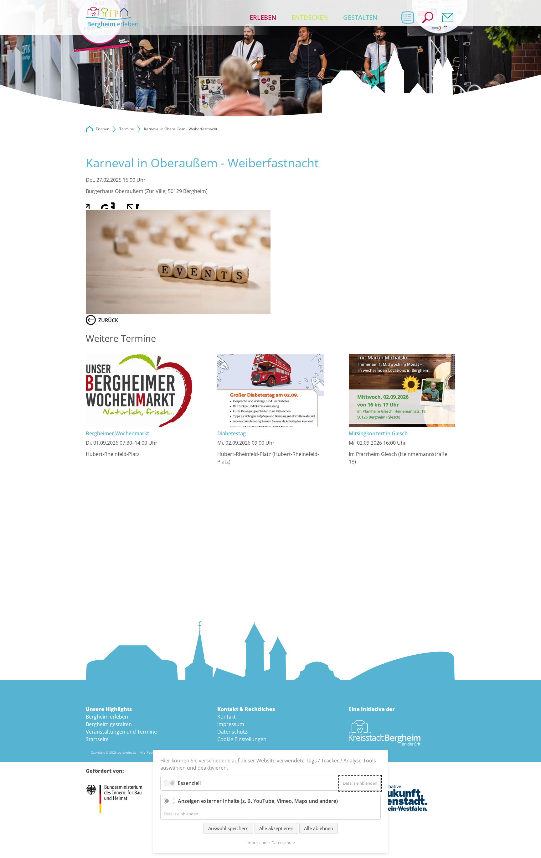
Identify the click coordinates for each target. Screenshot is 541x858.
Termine (126, 129)
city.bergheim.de (89, 129)
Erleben (263, 17)
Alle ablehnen (318, 828)
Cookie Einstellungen (241, 739)
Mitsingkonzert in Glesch (378, 433)
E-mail (128, 204)
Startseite (97, 739)
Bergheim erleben (107, 716)
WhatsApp (141, 204)
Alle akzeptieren (276, 828)
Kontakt (447, 17)
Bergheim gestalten (109, 724)
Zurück (108, 320)
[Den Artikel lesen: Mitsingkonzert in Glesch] (402, 390)
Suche (427, 17)
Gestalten (360, 17)
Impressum (230, 724)
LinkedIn (116, 204)
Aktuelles (407, 17)
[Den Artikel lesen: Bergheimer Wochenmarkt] (139, 390)
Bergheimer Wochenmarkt (117, 433)
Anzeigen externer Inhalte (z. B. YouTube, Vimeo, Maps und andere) (258, 801)
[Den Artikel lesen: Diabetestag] (270, 390)
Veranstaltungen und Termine (121, 731)
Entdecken (309, 17)
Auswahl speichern (228, 828)
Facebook (91, 204)
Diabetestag (231, 433)
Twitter (103, 204)
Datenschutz (232, 731)
